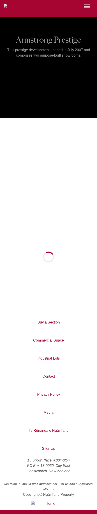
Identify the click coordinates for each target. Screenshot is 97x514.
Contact (48, 376)
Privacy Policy (48, 394)
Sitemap (48, 448)
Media (48, 412)
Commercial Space (48, 340)
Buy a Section (48, 322)
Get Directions (18, 299)
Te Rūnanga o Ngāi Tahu (49, 430)
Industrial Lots (48, 358)
